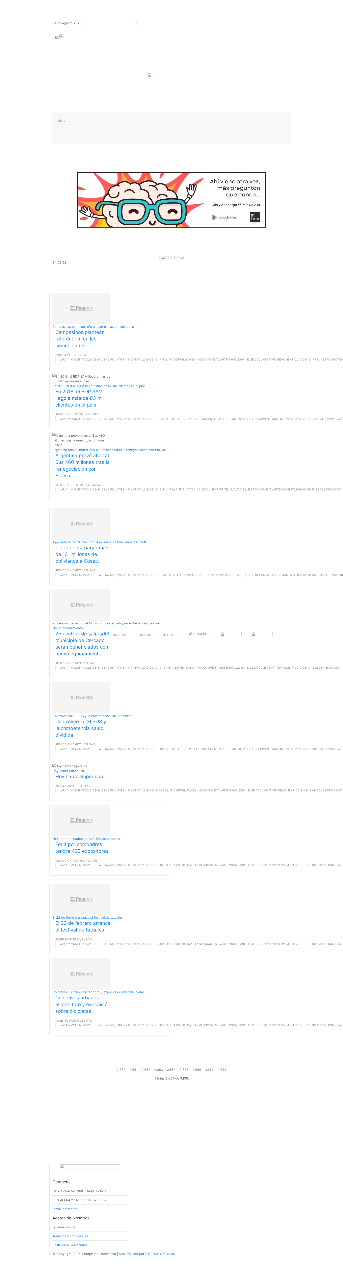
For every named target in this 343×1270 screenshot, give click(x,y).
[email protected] (65, 1209)
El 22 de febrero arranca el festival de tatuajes (87, 917)
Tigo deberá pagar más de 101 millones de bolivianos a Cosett (99, 542)
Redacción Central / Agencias (78, 485)
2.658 (222, 1070)
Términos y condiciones (70, 1236)
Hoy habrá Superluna (68, 771)
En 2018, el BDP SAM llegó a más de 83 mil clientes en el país (98, 386)
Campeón (144, 635)
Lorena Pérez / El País (71, 355)
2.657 (209, 1070)
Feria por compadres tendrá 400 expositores (86, 839)
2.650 (121, 1070)
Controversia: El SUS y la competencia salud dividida (92, 716)
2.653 (158, 1070)
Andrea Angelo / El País (73, 785)
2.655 (184, 1070)
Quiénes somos (63, 1227)
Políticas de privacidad (69, 1245)
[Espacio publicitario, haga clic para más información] (171, 199)
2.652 (146, 1070)
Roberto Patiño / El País (73, 939)
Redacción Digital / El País (75, 570)
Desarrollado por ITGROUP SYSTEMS (147, 1254)
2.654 (171, 1070)
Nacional (120, 635)
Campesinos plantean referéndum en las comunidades (93, 327)
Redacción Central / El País (76, 414)
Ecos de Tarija (92, 635)
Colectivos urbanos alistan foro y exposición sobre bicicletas (98, 992)
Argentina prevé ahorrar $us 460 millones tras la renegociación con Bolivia (108, 450)
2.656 (196, 1070)
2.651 (133, 1070)
